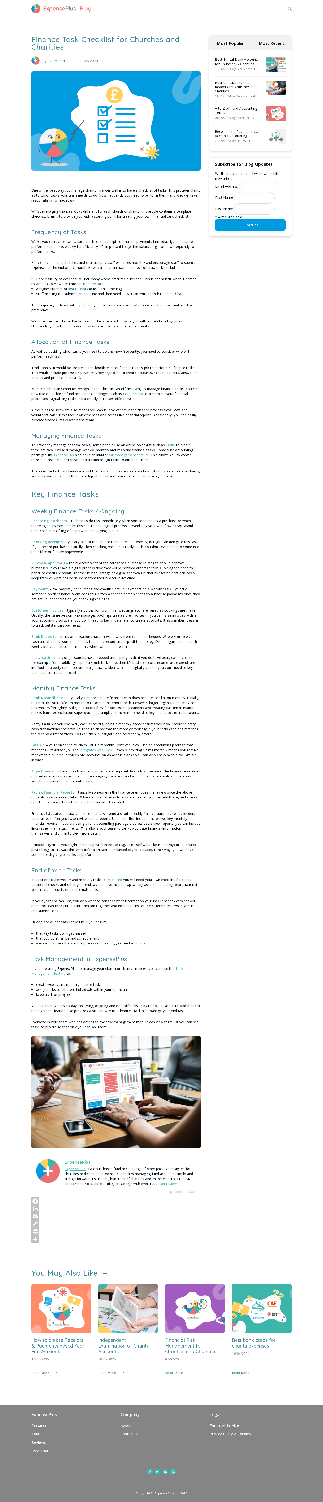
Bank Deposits (43, 636)
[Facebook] (116, 1201)
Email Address (226, 186)
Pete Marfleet (245, 69)
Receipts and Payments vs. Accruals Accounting (236, 133)
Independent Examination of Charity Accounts (124, 1345)
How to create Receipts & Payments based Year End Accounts (57, 1345)
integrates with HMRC (97, 750)
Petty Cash (40, 657)
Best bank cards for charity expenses (254, 1343)
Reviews (38, 1442)
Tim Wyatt (243, 141)
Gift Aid (38, 745)
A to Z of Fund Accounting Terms (236, 110)
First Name (224, 197)
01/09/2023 (223, 118)
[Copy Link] (116, 1224)
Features (39, 1425)
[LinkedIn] (116, 1209)
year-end (115, 879)
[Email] (116, 1216)
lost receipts (78, 289)
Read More (40, 1372)
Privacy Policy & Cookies (230, 1433)
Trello (171, 445)
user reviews (168, 1183)
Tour (35, 1433)
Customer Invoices (47, 610)
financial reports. (90, 284)
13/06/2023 (223, 69)
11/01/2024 (223, 96)
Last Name (224, 208)
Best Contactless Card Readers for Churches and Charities (236, 87)
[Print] (116, 1231)
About (126, 1425)
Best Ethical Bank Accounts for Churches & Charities (237, 61)
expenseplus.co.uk (181, 1191)
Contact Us (130, 1433)
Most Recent (271, 43)
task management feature (128, 455)
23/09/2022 (223, 141)
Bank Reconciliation (48, 697)
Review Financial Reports (52, 792)
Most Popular (230, 43)
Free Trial (39, 1450)
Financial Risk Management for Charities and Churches (190, 1345)
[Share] (116, 1239)
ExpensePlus (58, 60)
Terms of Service (224, 1425)
